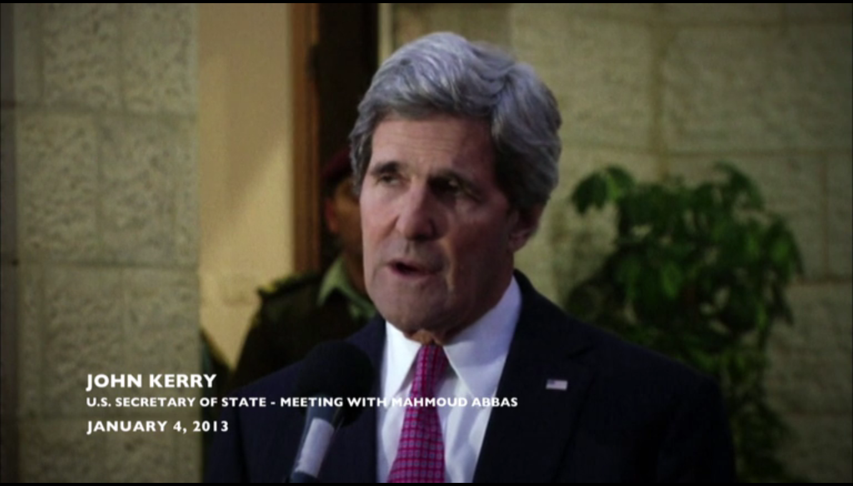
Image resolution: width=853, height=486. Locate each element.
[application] (426, 243)
